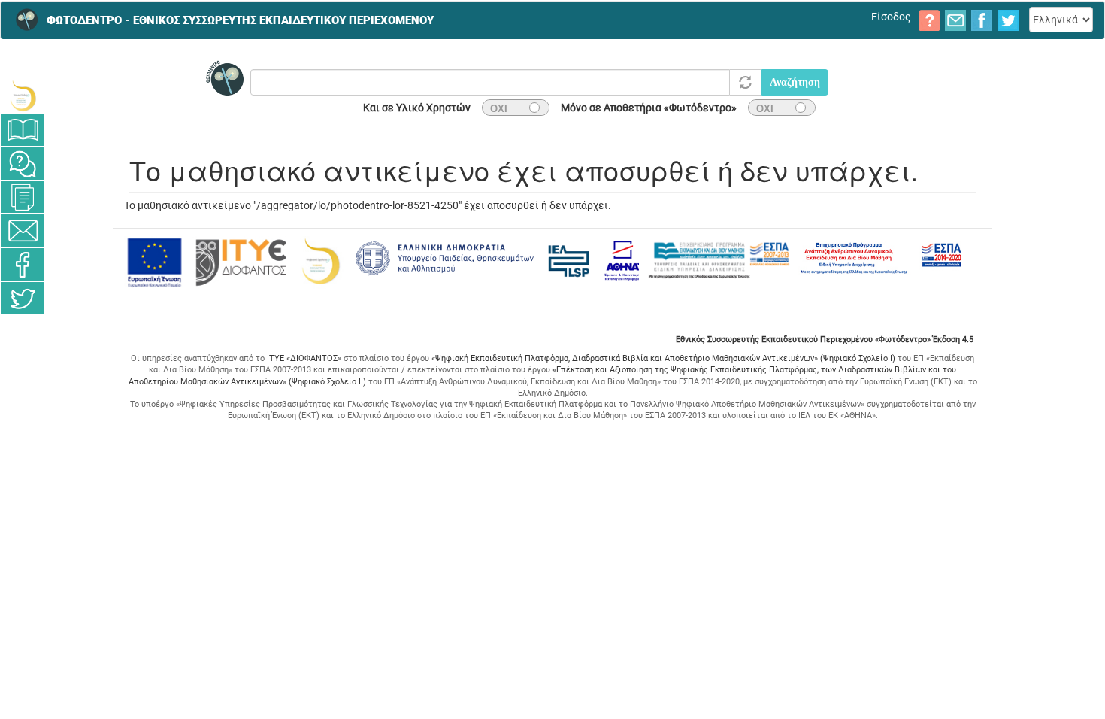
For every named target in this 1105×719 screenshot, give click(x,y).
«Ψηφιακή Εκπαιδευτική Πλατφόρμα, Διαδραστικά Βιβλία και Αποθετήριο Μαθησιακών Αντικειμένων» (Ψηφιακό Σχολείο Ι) (663, 358)
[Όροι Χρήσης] (22, 197)
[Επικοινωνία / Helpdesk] (22, 230)
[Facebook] (22, 264)
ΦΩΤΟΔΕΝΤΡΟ (240, 20)
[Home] (22, 20)
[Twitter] (22, 298)
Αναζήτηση (795, 82)
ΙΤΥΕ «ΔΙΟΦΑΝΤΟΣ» (304, 358)
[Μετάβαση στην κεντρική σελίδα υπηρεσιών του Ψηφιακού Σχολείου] (22, 96)
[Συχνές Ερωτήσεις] (22, 164)
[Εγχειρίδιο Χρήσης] (22, 130)
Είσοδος (891, 17)
